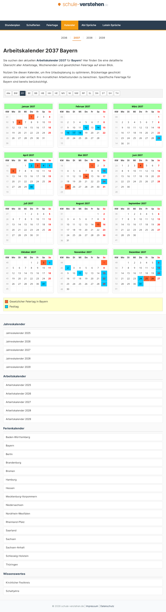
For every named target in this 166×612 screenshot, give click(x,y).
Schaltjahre (12, 591)
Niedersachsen (14, 504)
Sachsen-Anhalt (15, 547)
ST (103, 93)
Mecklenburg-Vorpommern (21, 496)
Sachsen (11, 539)
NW (76, 93)
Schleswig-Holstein (17, 555)
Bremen (10, 471)
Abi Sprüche (89, 25)
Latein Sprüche (112, 25)
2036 (64, 37)
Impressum (92, 606)
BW (16, 93)
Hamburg (11, 479)
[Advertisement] (83, 16)
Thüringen (12, 564)
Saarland (11, 530)
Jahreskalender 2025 (18, 333)
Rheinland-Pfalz (15, 522)
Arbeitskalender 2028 (18, 410)
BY (22, 93)
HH (49, 93)
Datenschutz (107, 606)
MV (63, 93)
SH (110, 93)
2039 (102, 37)
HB (42, 93)
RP (83, 93)
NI (70, 93)
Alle (8, 93)
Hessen (10, 488)
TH (117, 93)
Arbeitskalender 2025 (18, 385)
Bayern (10, 445)
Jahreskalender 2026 (18, 341)
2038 (89, 37)
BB (35, 93)
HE (56, 93)
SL (90, 93)
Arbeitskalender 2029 (18, 419)
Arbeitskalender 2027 (18, 402)
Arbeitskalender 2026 (18, 393)
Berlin (9, 454)
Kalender (69, 25)
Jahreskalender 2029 (18, 366)
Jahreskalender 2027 (18, 349)
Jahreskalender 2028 (18, 358)
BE (29, 93)
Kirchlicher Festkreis (18, 582)
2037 (77, 37)
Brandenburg (13, 462)
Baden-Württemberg (18, 437)
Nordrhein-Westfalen (18, 513)
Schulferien (33, 25)
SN (96, 93)
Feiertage (52, 25)
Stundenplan (12, 25)
